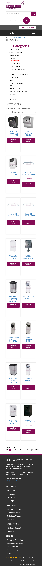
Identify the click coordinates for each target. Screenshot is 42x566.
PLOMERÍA (12, 94)
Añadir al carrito (13, 140)
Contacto (10, 531)
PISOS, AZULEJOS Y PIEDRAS (18, 91)
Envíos (9, 553)
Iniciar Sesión (12, 494)
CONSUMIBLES (16, 63)
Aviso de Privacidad (29, 561)
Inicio (10, 38)
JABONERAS (15, 72)
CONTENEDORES (16, 66)
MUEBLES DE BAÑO (15, 88)
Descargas (11, 519)
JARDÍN (11, 80)
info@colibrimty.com (13, 481)
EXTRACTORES (14, 55)
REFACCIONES (13, 99)
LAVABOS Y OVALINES (16, 83)
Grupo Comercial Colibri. (14, 557)
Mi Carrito (11, 497)
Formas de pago (13, 550)
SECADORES (15, 77)
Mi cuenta (11, 491)
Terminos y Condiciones (27, 564)
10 (27, 450)
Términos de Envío (14, 509)
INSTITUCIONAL (14, 61)
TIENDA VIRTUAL (27, 28)
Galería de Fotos (13, 513)
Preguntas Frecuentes (15, 543)
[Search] (33, 14)
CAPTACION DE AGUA (16, 52)
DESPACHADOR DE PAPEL (19, 69)
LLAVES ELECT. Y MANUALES (20, 74)
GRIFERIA (12, 58)
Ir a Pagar (10, 501)
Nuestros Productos (15, 540)
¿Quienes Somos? (14, 528)
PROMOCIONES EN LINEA (17, 97)
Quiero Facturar (13, 546)
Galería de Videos (14, 516)
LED (10, 86)
